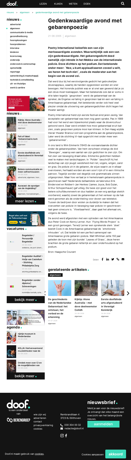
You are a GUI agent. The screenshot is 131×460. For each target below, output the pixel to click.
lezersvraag (16, 56)
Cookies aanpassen (93, 454)
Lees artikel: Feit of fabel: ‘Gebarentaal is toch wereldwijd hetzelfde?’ (26, 140)
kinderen (14, 52)
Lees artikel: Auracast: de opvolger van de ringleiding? (26, 190)
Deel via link (117, 259)
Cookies (38, 428)
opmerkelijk (16, 68)
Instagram (62, 435)
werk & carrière (17, 87)
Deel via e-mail (123, 259)
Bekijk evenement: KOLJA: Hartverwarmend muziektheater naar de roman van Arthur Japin (26, 351)
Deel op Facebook (102, 259)
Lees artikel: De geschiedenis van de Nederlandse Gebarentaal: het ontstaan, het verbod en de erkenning (59, 302)
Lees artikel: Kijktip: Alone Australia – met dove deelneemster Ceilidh (86, 299)
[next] (127, 293)
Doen (87, 3)
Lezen (43, 3)
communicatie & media (21, 32)
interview (14, 48)
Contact (38, 421)
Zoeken (122, 3)
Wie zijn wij (40, 414)
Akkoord (116, 454)
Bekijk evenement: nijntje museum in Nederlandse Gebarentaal (26, 337)
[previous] (44, 293)
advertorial (15, 24)
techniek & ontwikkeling (22, 79)
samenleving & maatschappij (24, 75)
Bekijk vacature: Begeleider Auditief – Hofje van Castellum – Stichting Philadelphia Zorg (26, 264)
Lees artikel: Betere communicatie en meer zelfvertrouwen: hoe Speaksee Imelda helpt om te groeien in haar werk (26, 173)
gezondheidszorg (18, 36)
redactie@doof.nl (74, 428)
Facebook (67, 435)
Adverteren (40, 418)
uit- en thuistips (18, 83)
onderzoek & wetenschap (22, 64)
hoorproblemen (18, 44)
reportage (15, 71)
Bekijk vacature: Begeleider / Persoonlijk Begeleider (26, 241)
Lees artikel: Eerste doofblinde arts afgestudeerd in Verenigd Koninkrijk (112, 299)
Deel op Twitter (112, 259)
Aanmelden (103, 424)
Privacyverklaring (43, 425)
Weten (73, 3)
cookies (39, 453)
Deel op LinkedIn (107, 259)
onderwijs (15, 60)
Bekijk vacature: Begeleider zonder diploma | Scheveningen (26, 286)
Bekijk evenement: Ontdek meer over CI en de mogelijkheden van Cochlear (26, 366)
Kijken (58, 3)
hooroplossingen (18, 40)
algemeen (70, 36)
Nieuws (13, 19)
